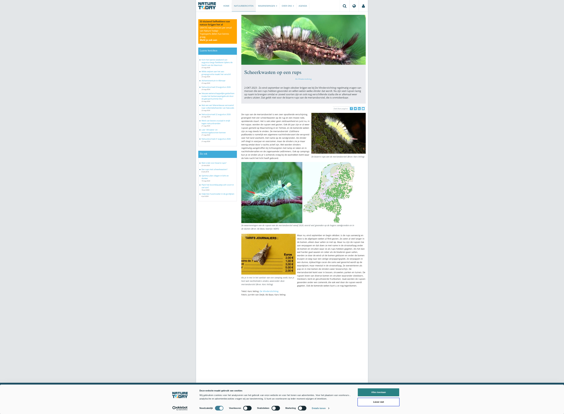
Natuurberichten (244, 5)
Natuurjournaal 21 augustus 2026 (216, 139)
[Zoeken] (344, 6)
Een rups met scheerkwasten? (215, 169)
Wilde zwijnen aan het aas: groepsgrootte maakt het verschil (216, 73)
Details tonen (318, 408)
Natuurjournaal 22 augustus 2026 (216, 114)
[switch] (247, 408)
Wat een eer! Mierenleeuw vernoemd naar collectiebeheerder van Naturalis (218, 106)
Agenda (303, 5)
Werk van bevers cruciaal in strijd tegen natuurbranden (216, 122)
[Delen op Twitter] (355, 108)
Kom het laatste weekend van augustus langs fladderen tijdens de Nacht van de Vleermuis (217, 62)
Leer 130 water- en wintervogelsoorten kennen (214, 131)
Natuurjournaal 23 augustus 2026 (216, 87)
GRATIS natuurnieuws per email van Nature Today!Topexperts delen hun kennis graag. (216, 33)
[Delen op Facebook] (351, 108)
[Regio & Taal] (354, 6)
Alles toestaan (378, 392)
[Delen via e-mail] (363, 108)
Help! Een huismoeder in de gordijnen (218, 194)
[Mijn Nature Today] (363, 6)
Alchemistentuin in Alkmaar (213, 80)
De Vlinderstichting (303, 79)
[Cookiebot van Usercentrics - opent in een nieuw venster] (180, 408)
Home (226, 5)
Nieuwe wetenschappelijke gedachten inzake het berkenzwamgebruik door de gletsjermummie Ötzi (218, 96)
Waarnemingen (267, 5)
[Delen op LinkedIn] (359, 108)
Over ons (287, 5)
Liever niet (378, 402)
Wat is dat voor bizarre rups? (214, 163)
